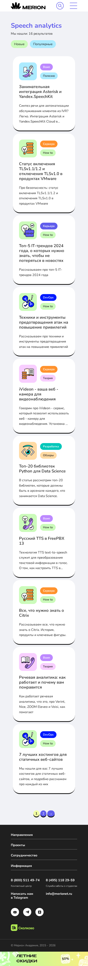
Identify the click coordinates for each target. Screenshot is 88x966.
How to (48, 153)
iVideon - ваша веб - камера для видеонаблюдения (38, 394)
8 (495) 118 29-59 (60, 880)
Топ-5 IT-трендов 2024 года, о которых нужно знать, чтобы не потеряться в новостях (41, 253)
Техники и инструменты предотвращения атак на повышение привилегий (43, 322)
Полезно (49, 76)
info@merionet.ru (59, 894)
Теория (48, 378)
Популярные (43, 44)
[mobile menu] (73, 5)
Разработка (51, 446)
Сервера (49, 144)
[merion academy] (28, 5)
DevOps (48, 297)
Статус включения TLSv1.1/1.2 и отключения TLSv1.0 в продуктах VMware (40, 171)
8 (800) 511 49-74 (25, 880)
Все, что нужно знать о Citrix (41, 613)
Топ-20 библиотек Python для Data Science (42, 468)
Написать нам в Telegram (22, 896)
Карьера (49, 226)
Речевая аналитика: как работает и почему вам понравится (42, 682)
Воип (46, 67)
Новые (19, 44)
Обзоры (48, 455)
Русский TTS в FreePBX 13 (41, 541)
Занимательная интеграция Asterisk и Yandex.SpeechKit (40, 91)
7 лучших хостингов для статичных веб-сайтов (43, 757)
